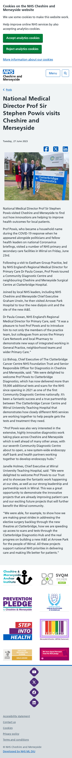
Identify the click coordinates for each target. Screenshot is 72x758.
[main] (36, 330)
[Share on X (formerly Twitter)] (55, 150)
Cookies (8, 728)
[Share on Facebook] (46, 150)
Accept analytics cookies (23, 38)
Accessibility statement (16, 716)
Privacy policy (11, 733)
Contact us (9, 722)
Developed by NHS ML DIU (19, 751)
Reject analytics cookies (22, 49)
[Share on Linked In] (65, 150)
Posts (9, 89)
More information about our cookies (28, 59)
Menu (53, 73)
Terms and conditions (16, 739)
